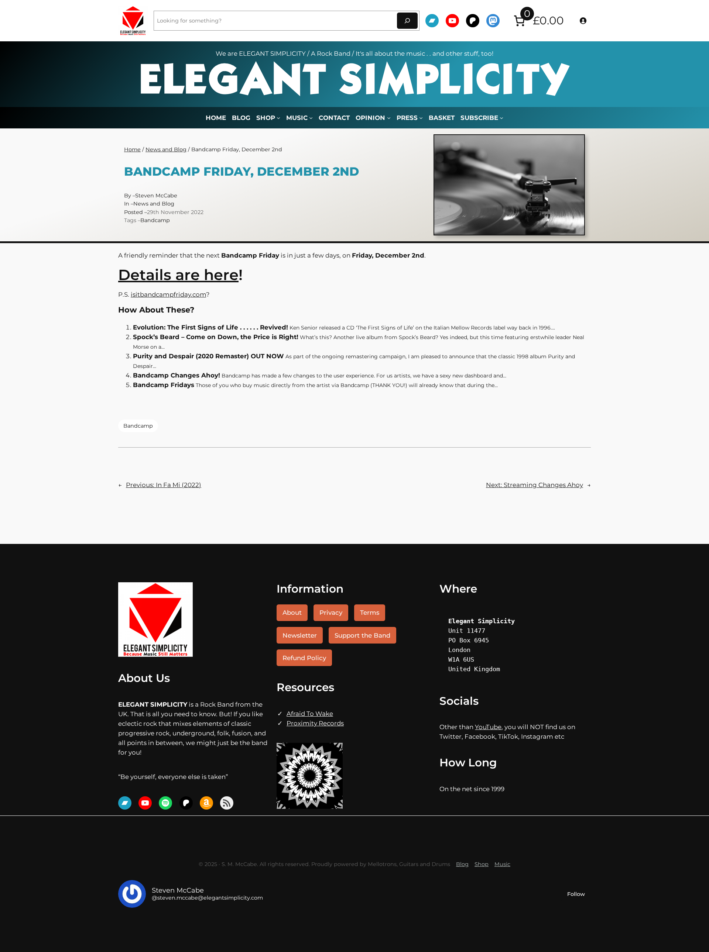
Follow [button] (576, 894)
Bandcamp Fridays (163, 385)
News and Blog (165, 149)
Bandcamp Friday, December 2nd (241, 172)
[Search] (407, 20)
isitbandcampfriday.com (168, 294)
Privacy (330, 612)
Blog (462, 864)
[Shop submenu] (278, 118)
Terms (369, 612)
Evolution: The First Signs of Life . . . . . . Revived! (210, 327)
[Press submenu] (421, 118)
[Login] (583, 20)
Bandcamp (155, 220)
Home (216, 117)
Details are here (178, 275)
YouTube (488, 727)
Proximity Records (315, 723)
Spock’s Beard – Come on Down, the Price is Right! (215, 337)
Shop (482, 864)
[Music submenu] (311, 118)
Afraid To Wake (310, 713)
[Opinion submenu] (389, 118)
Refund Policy (304, 658)
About (292, 612)
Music (502, 864)
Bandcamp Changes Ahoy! (176, 375)
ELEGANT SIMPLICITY (355, 82)
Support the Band (362, 635)
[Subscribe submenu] (501, 118)
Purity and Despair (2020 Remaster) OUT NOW (208, 356)
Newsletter (299, 635)
